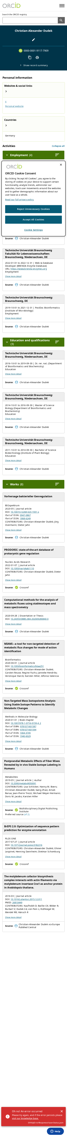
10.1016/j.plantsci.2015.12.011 (26, 899)
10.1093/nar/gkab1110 (22, 568)
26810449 (17, 902)
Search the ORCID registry (14, 14)
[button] (58, 145)
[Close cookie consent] (60, 164)
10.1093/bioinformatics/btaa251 (27, 666)
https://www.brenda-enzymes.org (29, 268)
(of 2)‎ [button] (26, 814)
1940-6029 (25, 736)
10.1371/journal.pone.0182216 (26, 845)
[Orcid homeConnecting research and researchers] (11, 5)
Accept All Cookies (33, 219)
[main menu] (62, 5)
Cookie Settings (33, 229)
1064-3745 (25, 732)
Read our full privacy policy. (19, 199)
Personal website (14, 106)
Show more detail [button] (13, 276)
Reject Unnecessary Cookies (33, 209)
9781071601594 (28, 729)
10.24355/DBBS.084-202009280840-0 (29, 618)
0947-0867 (25, 515)
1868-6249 (25, 518)
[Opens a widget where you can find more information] (55, 1131)
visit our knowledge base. (25, 1118)
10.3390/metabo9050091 (23, 783)
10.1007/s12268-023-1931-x (25, 511)
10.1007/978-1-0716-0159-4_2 (26, 723)
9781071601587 (28, 726)
